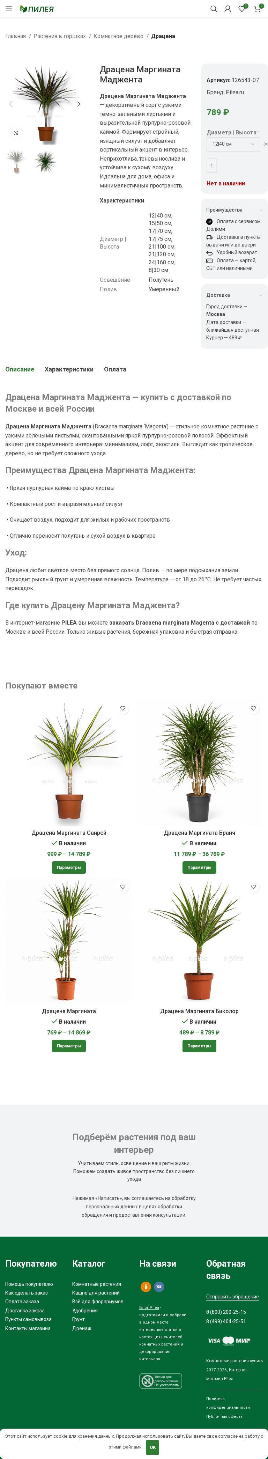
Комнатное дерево (119, 36)
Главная (16, 36)
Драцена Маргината (69, 1011)
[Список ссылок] (33, 1284)
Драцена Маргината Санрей (68, 833)
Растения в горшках (60, 36)
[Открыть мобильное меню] (9, 9)
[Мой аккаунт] (228, 9)
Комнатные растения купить (234, 1360)
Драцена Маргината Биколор (199, 1011)
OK (153, 1447)
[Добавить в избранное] (123, 708)
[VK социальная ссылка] (159, 1287)
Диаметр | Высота (231, 132)
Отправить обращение (232, 1296)
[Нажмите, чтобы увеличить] (16, 133)
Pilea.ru (235, 92)
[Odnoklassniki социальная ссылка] (146, 1287)
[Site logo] (36, 8)
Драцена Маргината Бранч (199, 833)
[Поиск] (214, 9)
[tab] (19, 369)
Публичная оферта (224, 1416)
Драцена (163, 36)
